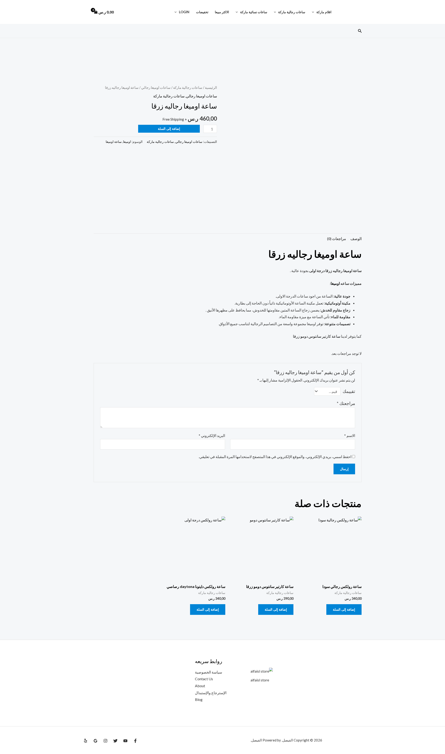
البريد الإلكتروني (212, 435)
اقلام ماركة (323, 12)
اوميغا (127, 142)
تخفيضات (202, 12)
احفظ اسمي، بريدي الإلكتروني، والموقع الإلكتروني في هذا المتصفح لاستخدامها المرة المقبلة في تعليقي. (275, 456)
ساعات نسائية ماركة (253, 12)
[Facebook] (135, 741)
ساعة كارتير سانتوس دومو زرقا (316, 336)
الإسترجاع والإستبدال (210, 692)
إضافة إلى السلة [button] (344, 609)
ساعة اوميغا (114, 142)
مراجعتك (346, 403)
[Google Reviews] (95, 741)
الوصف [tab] (356, 238)
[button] (314, 12)
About (200, 685)
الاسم (349, 435)
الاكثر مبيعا (222, 12)
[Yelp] (85, 741)
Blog (199, 699)
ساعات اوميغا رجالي (156, 87)
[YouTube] (125, 741)
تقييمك (349, 391)
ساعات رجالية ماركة (291, 12)
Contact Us (204, 679)
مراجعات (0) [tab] (336, 238)
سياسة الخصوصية (208, 672)
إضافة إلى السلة (169, 129)
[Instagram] (105, 741)
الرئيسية (211, 87)
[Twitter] (115, 741)
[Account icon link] (85, 12)
